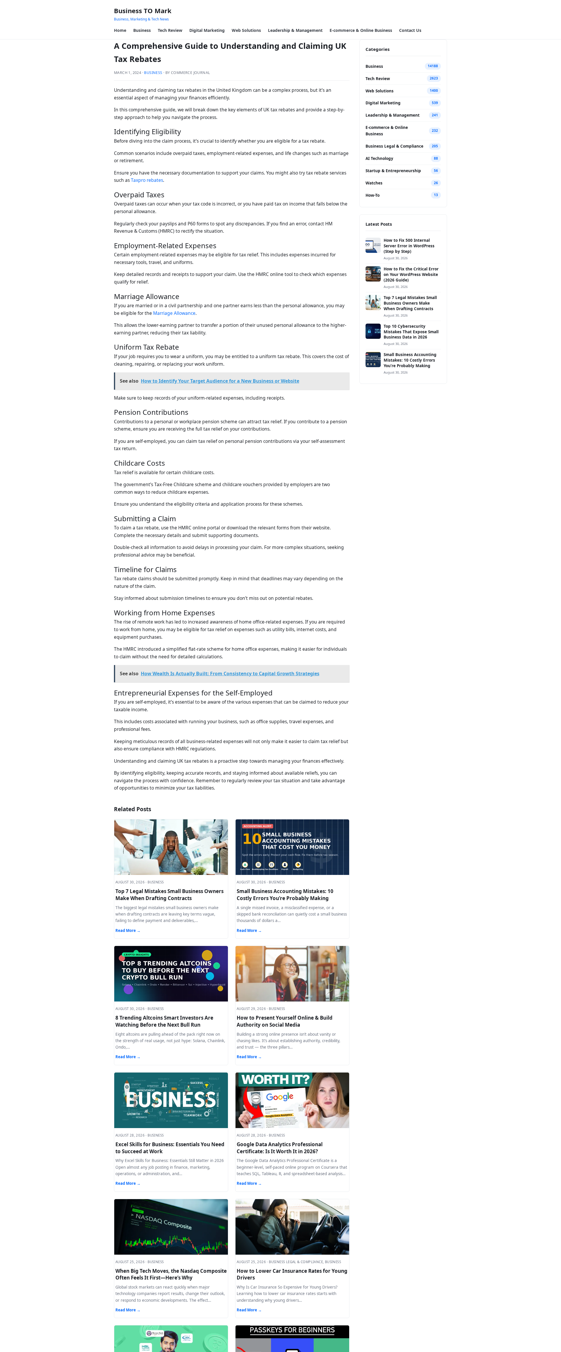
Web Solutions (246, 30)
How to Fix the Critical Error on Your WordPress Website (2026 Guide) (411, 274)
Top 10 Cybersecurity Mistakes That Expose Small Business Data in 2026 (411, 332)
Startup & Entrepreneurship (393, 170)
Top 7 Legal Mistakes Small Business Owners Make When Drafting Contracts (169, 895)
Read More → (128, 930)
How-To (373, 195)
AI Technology (379, 158)
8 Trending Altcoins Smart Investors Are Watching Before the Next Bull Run (164, 1021)
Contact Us (410, 30)
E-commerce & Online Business (361, 30)
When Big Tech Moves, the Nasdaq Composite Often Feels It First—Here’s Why (171, 1274)
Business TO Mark (143, 10)
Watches (374, 183)
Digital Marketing (207, 30)
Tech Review (170, 30)
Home (120, 30)
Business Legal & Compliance (394, 146)
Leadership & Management (295, 30)
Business (142, 30)
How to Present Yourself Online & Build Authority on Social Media (285, 1021)
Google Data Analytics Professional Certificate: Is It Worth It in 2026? (280, 1148)
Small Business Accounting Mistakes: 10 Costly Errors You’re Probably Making (285, 895)
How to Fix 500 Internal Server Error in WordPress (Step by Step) (409, 246)
